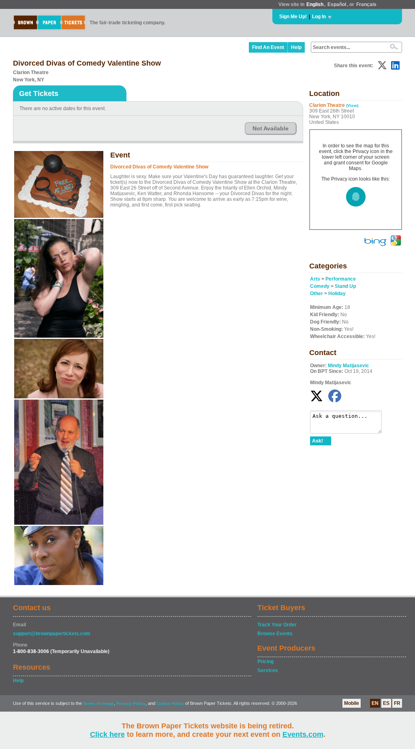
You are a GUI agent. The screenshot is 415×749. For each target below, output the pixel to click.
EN (375, 703)
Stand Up (345, 286)
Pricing (265, 661)
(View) (352, 105)
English (314, 4)
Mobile (351, 703)
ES (386, 703)
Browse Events (275, 633)
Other (316, 293)
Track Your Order (277, 625)
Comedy (319, 286)
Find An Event (268, 47)
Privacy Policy (130, 703)
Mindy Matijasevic (348, 365)
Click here (107, 734)
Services (267, 670)
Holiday (337, 293)
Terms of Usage (98, 703)
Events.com (302, 734)
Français (366, 4)
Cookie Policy (170, 703)
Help (296, 47)
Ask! (317, 441)
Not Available (270, 128)
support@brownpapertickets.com (51, 633)
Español (336, 4)
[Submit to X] (382, 65)
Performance (340, 279)
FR (397, 703)
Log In (319, 16)
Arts (315, 279)
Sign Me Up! (293, 16)
